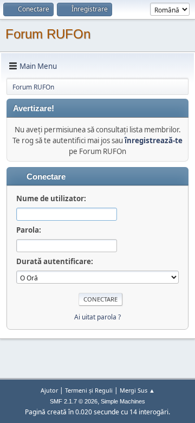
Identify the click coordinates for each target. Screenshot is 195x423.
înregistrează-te (154, 140)
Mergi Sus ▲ (137, 390)
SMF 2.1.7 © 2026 (74, 401)
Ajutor (49, 390)
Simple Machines (123, 401)
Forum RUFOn (47, 34)
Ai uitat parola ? (97, 317)
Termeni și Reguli (89, 390)
